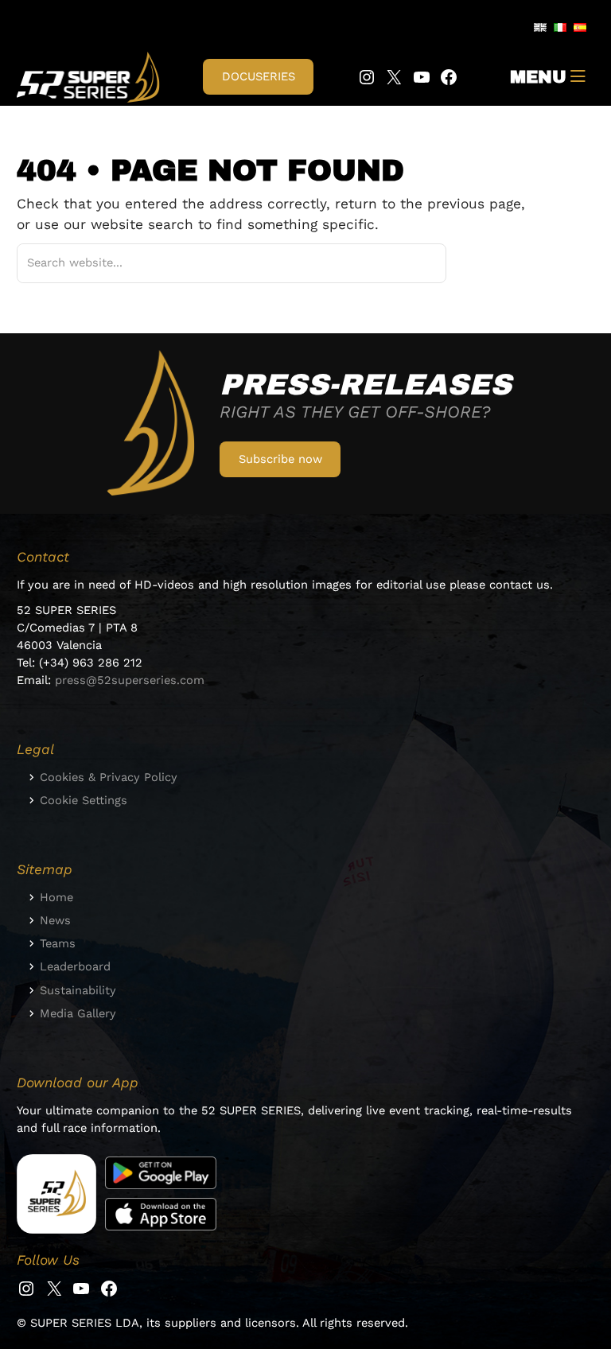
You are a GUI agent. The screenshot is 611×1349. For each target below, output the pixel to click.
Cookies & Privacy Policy (108, 777)
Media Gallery (78, 1013)
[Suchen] (415, 263)
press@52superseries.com (129, 680)
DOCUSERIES (258, 76)
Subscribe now (280, 459)
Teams (58, 943)
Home (56, 897)
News (55, 920)
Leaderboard (75, 966)
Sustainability (78, 990)
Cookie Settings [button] (83, 800)
